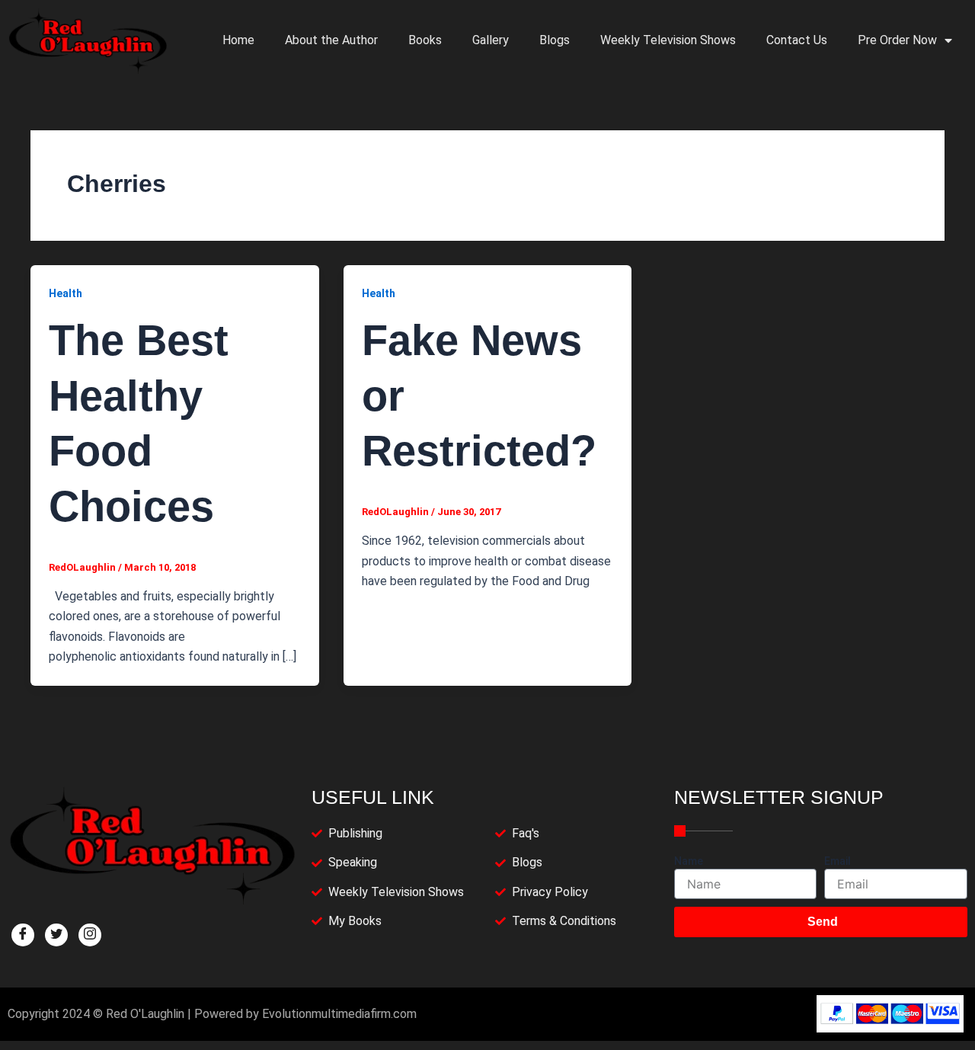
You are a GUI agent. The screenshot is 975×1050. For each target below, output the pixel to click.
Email (837, 861)
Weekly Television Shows (668, 40)
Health (65, 293)
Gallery (490, 40)
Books (425, 40)
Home (238, 40)
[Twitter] (56, 935)
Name (688, 861)
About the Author (331, 40)
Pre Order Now (897, 40)
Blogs (554, 40)
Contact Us (796, 40)
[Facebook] (22, 935)
